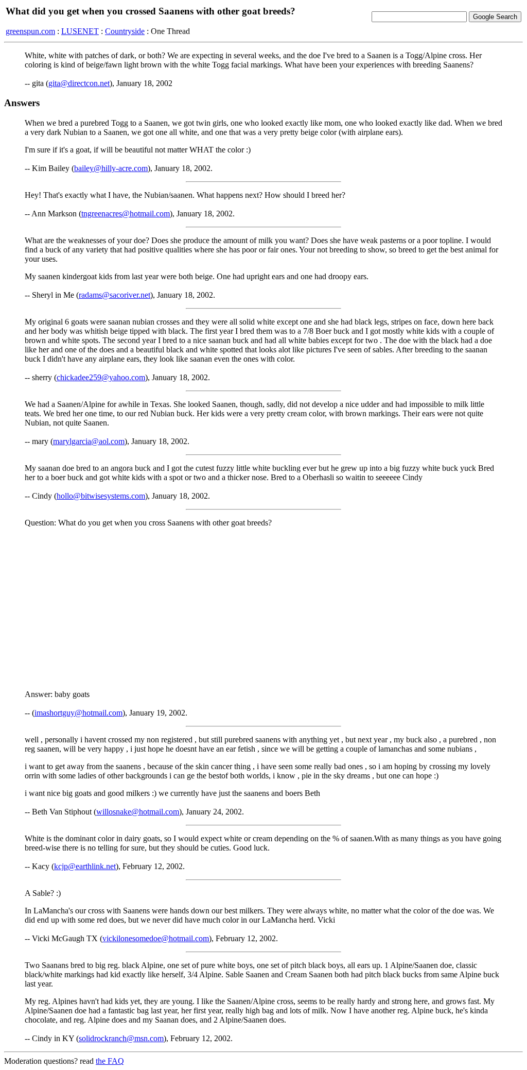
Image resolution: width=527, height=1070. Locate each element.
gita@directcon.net (79, 83)
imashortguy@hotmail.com (78, 712)
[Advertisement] (263, 608)
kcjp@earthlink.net (85, 866)
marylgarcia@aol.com (89, 441)
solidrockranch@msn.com (121, 1038)
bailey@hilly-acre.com (111, 168)
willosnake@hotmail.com (137, 811)
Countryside (125, 31)
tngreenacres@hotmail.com (125, 213)
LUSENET (80, 31)
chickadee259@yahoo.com (101, 377)
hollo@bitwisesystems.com (101, 495)
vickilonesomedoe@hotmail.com (155, 938)
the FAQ (110, 1061)
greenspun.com (30, 31)
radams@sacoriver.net (114, 295)
